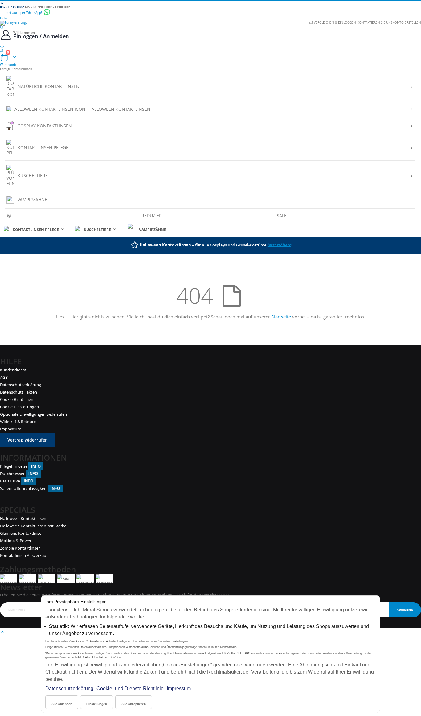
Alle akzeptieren (133, 704)
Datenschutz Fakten (18, 392)
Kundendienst (13, 370)
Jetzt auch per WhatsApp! (24, 13)
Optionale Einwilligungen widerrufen (33, 414)
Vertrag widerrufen (27, 440)
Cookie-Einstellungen (19, 407)
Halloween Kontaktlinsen (23, 518)
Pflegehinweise (20, 466)
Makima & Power (15, 540)
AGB (4, 377)
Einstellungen (96, 704)
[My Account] (210, 50)
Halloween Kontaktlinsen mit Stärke (33, 526)
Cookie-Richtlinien (16, 399)
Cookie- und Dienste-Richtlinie (130, 688)
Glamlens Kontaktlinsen (22, 533)
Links (3, 18)
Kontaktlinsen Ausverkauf (24, 555)
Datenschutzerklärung (69, 688)
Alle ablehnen (61, 704)
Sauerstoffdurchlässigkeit (30, 488)
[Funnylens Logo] (210, 23)
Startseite (281, 317)
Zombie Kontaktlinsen (20, 548)
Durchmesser (19, 473)
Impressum (179, 688)
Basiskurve (16, 481)
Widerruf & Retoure (18, 421)
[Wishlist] (210, 47)
